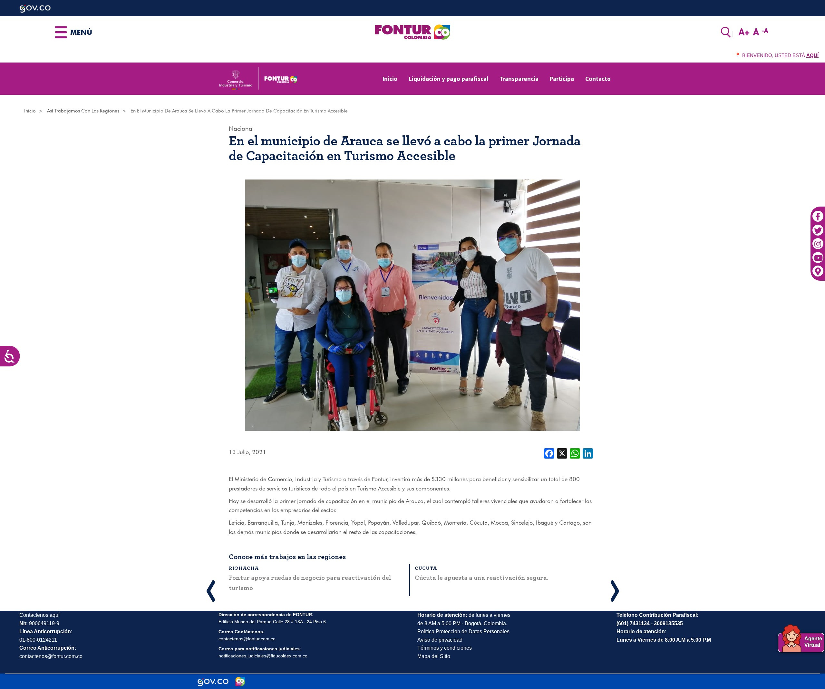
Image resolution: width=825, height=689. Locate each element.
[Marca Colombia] (240, 681)
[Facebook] (817, 213)
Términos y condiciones (444, 648)
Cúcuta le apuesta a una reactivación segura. (481, 578)
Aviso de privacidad (439, 640)
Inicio (390, 78)
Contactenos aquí (39, 615)
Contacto (598, 78)
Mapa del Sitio (433, 656)
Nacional (241, 128)
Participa (562, 78)
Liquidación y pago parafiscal (448, 78)
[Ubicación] (817, 268)
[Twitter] (817, 227)
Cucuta (426, 568)
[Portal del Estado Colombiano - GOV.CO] (213, 681)
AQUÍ (812, 55)
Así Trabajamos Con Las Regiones (83, 111)
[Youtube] (817, 254)
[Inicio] (412, 31)
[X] (562, 453)
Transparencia (519, 78)
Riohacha (244, 568)
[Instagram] (817, 241)
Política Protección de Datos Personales (463, 631)
